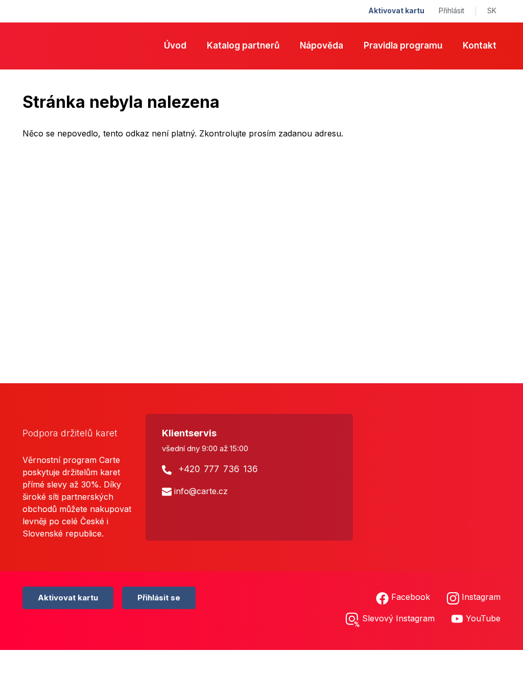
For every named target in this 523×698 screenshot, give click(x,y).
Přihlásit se (158, 597)
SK (491, 10)
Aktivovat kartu (396, 10)
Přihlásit (451, 10)
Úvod (175, 45)
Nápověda (321, 45)
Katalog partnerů (243, 45)
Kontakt (479, 45)
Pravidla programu (403, 45)
